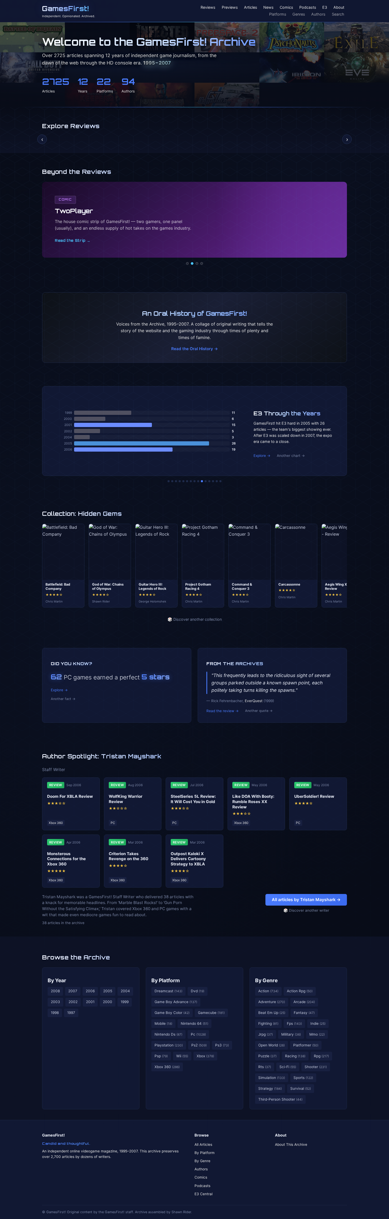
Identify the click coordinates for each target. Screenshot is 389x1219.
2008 (55, 991)
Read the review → (222, 711)
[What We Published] (217, 481)
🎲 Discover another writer (306, 910)
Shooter (316, 1067)
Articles (250, 7)
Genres (298, 14)
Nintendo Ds (168, 1034)
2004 (125, 991)
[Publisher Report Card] (176, 481)
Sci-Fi (287, 1067)
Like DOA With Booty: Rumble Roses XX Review (253, 801)
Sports (303, 1078)
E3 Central (203, 1194)
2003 (55, 1002)
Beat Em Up (271, 1013)
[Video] (197, 263)
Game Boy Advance (176, 1002)
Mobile (163, 1023)
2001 (90, 1002)
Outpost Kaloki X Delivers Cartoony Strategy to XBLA (188, 859)
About (338, 7)
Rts (264, 1067)
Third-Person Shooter (280, 1099)
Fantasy (304, 1013)
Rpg (321, 1056)
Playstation (169, 1045)
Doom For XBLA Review (70, 796)
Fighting (268, 1023)
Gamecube (211, 1013)
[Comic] (192, 263)
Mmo (317, 1034)
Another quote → (259, 711)
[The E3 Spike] (209, 481)
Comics (286, 7)
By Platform (165, 980)
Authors (318, 14)
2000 (107, 1002)
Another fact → (63, 699)
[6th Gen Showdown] (191, 481)
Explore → (262, 455)
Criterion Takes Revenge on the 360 (128, 856)
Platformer (305, 1045)
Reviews (208, 7)
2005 (107, 991)
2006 (90, 991)
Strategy (270, 1088)
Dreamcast (168, 991)
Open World (271, 1045)
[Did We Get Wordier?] (206, 481)
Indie (317, 1023)
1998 (55, 1013)
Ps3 (222, 1045)
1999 (125, 1002)
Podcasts (307, 7)
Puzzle (267, 1056)
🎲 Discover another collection (195, 619)
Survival (300, 1088)
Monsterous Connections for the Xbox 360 (66, 859)
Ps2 (199, 1045)
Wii (182, 1056)
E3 (324, 7)
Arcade (304, 1002)
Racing (295, 1056)
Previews (230, 7)
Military (291, 1034)
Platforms (277, 14)
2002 (73, 1002)
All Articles (203, 1144)
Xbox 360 (167, 1067)
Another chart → (291, 455)
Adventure (271, 1002)
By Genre (266, 980)
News (268, 7)
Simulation (271, 1078)
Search (338, 14)
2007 (72, 991)
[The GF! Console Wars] (169, 481)
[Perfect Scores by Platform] (213, 481)
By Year (57, 980)
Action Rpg (300, 991)
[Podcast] (187, 263)
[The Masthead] (194, 481)
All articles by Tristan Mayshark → (306, 899)
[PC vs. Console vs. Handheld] (220, 481)
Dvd (197, 991)
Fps (294, 1023)
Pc (198, 1034)
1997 (71, 1013)
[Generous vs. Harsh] (198, 481)
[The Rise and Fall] (183, 481)
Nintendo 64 (194, 1023)
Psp (161, 1056)
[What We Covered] (187, 481)
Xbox (205, 1056)
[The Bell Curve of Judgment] (180, 481)
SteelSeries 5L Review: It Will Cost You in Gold (193, 799)
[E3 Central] (201, 263)
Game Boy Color (172, 1013)
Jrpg (265, 1034)
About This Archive (291, 1144)
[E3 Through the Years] (202, 481)
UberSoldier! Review (314, 796)
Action (268, 991)
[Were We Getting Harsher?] (172, 481)
